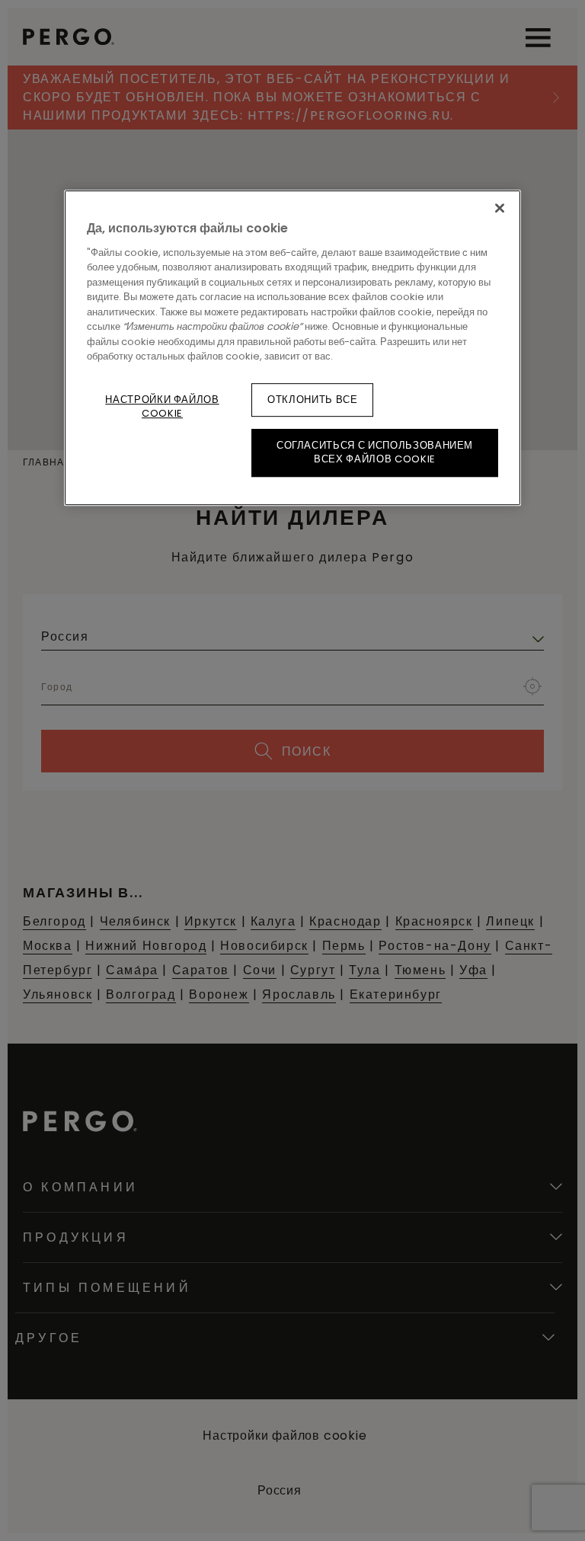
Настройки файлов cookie (162, 406)
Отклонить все (312, 399)
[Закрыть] (499, 208)
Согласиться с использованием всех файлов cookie (375, 452)
